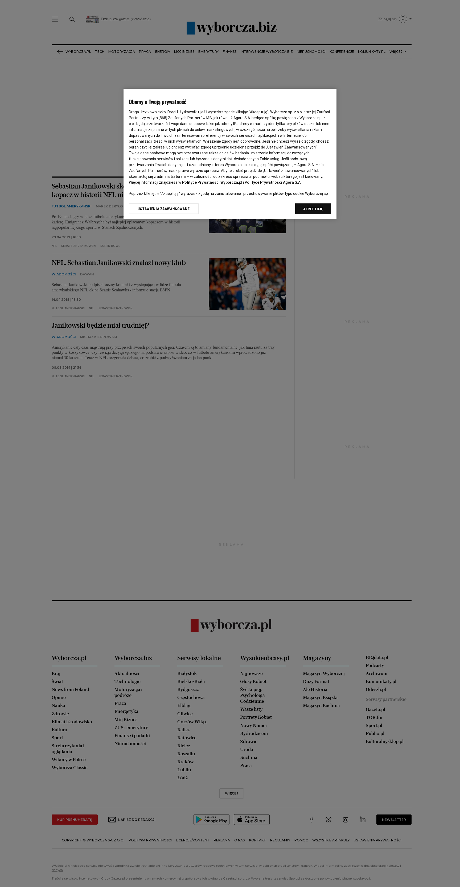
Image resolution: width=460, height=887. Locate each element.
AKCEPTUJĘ (313, 209)
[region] (230, 154)
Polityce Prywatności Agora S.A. (273, 182)
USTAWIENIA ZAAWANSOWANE (164, 209)
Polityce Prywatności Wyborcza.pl (212, 182)
